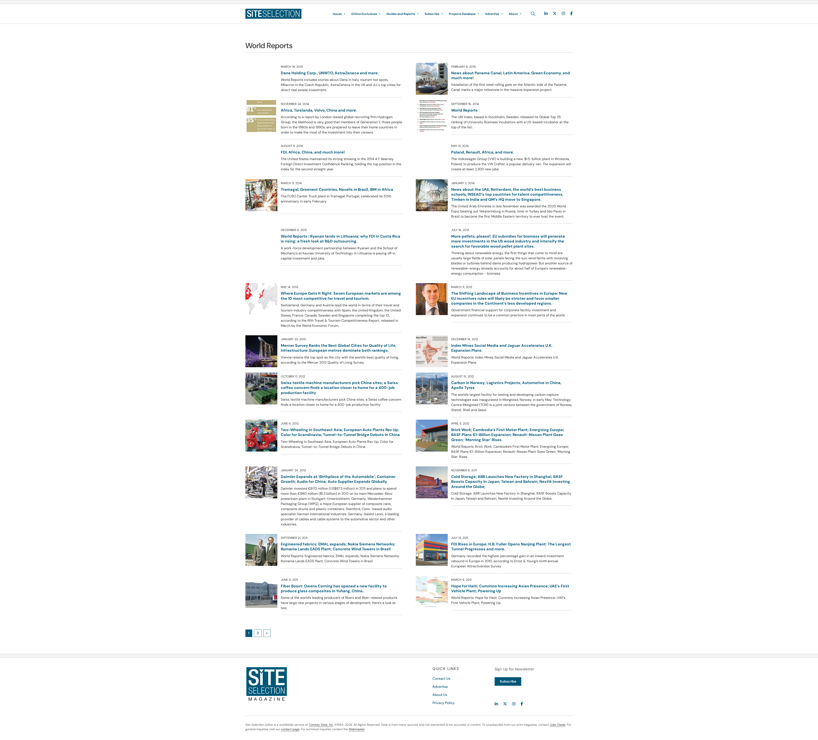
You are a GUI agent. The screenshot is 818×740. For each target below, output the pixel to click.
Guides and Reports (400, 14)
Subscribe (432, 14)
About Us (439, 695)
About (513, 14)
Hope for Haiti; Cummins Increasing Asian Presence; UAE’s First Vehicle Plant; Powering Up (510, 589)
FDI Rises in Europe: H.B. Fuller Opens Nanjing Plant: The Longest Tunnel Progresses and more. (511, 547)
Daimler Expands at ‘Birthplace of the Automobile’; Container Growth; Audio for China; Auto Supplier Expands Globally (338, 479)
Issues (337, 14)
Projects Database (462, 14)
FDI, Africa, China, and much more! (313, 152)
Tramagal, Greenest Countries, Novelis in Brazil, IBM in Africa (337, 189)
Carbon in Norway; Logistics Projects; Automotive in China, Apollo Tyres (506, 385)
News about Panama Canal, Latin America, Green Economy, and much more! (510, 75)
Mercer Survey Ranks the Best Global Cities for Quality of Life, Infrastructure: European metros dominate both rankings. (338, 348)
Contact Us (441, 678)
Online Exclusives (364, 14)
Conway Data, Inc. (321, 725)
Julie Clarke (557, 725)
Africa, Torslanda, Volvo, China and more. (319, 110)
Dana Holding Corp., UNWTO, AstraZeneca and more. (330, 73)
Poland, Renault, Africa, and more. (482, 152)
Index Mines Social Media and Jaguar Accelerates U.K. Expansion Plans (502, 348)
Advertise (492, 14)
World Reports (464, 110)
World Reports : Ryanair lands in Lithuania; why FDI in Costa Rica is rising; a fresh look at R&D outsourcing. (340, 239)
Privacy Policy (443, 703)
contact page (290, 729)
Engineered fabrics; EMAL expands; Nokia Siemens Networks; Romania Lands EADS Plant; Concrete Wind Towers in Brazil (338, 547)
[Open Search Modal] (533, 14)
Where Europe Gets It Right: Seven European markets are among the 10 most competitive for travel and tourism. (341, 296)
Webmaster (356, 729)
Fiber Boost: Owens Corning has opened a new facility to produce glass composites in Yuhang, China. (334, 589)
